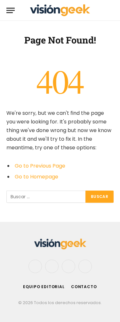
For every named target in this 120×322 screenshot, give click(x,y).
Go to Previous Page (40, 165)
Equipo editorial (43, 286)
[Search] (111, 10)
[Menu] (10, 10)
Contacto (84, 286)
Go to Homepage (36, 176)
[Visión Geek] (60, 10)
